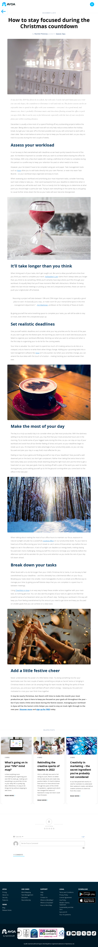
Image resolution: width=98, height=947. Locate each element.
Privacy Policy (63, 895)
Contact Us (43, 897)
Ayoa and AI (63, 912)
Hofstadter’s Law (51, 276)
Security (4, 897)
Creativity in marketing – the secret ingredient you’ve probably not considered (80, 770)
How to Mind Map (46, 905)
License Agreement (65, 897)
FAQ (41, 895)
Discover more (26, 709)
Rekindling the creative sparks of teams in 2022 (48, 766)
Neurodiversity (26, 900)
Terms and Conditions (66, 892)
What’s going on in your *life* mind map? (16, 766)
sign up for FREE (43, 709)
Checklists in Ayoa (22, 590)
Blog (3, 908)
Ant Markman (42, 305)
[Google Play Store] (87, 896)
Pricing (4, 892)
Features (5, 900)
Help (41, 892)
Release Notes (6, 910)
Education (24, 897)
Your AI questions (65, 915)
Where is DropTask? (46, 903)
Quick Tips (60, 34)
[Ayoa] (8, 4)
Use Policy (62, 900)
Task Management (27, 895)
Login (83, 837)
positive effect (48, 541)
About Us (5, 895)
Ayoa (19, 170)
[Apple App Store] (87, 902)
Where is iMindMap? (46, 900)
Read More (10, 795)
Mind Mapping (26, 892)
